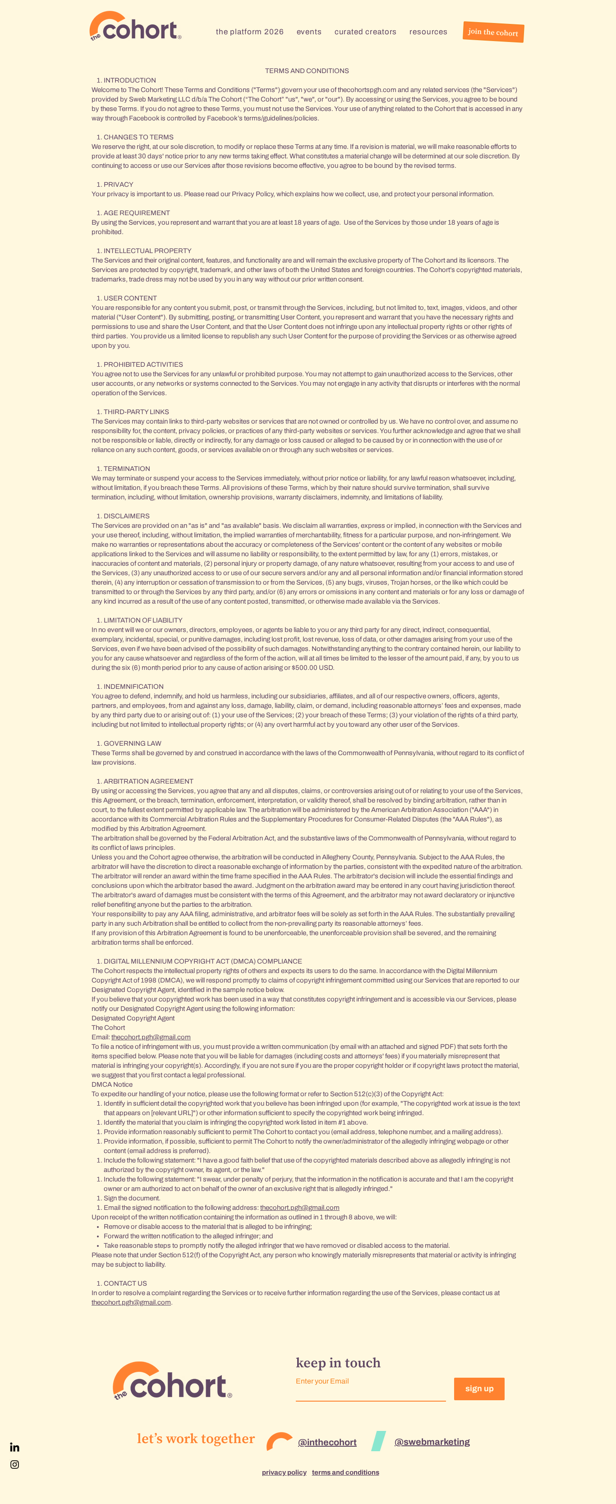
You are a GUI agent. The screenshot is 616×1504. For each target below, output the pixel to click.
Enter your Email (322, 1381)
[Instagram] (14, 1464)
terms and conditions (345, 1472)
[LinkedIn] (14, 1447)
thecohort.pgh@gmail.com (151, 1037)
